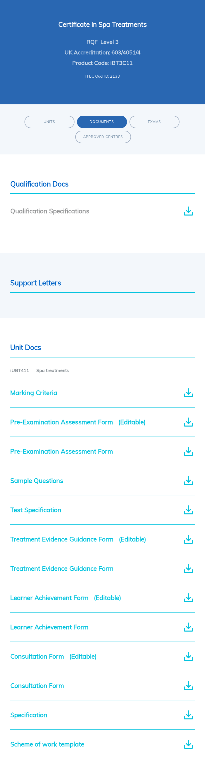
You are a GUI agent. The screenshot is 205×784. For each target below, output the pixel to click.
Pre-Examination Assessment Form (63, 451)
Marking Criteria (35, 393)
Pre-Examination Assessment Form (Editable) (78, 422)
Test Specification (37, 510)
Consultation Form (39, 685)
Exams (154, 121)
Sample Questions (38, 480)
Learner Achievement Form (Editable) (65, 598)
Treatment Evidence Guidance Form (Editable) (78, 539)
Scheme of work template (49, 744)
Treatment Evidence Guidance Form (63, 568)
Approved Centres (103, 136)
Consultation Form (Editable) (53, 656)
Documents (102, 121)
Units (49, 121)
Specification (30, 715)
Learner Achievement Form (51, 627)
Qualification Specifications (49, 211)
